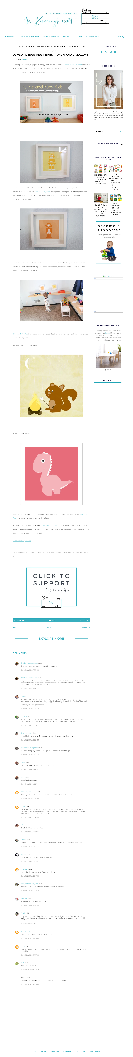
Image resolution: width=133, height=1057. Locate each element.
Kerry (23, 946)
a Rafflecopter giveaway (22, 541)
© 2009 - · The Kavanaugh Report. (66, 1051)
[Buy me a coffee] (51, 588)
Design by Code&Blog (91, 1051)
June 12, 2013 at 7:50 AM (30, 670)
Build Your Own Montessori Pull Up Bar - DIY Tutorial (100, 210)
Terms (35, 1051)
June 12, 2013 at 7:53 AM (30, 688)
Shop (80, 37)
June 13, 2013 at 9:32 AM (30, 905)
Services (67, 37)
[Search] (120, 131)
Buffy (23, 696)
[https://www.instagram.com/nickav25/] (110, 52)
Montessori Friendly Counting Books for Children (100, 179)
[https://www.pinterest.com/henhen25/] (106, 52)
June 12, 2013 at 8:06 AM (30, 725)
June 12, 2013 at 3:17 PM (29, 861)
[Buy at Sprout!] (108, 367)
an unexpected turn (28, 792)
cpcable (24, 716)
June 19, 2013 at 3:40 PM (30, 970)
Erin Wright (25, 931)
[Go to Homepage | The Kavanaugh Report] (66, 31)
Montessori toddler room (72, 65)
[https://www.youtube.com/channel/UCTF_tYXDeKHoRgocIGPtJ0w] (115, 52)
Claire (23, 806)
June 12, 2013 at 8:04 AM (30, 709)
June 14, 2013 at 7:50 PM (30, 938)
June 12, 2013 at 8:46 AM (30, 755)
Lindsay (24, 840)
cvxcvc (23, 762)
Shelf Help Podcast (29, 37)
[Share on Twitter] (85, 620)
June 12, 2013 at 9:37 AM (30, 817)
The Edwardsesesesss (29, 663)
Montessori (9, 37)
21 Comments (19, 620)
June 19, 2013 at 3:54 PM (30, 984)
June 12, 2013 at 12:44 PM (30, 847)
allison (23, 825)
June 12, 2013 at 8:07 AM (30, 740)
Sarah (23, 913)
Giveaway (26, 59)
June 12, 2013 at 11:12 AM (30, 832)
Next (15, 627)
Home (49, 627)
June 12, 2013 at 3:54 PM (30, 876)
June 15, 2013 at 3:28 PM (30, 955)
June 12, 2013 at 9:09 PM (30, 891)
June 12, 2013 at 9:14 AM (29, 769)
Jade (23, 963)
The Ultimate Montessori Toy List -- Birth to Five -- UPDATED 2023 (115, 181)
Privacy (44, 1051)
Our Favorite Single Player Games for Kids (115, 209)
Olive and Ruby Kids (42, 192)
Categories (91, 37)
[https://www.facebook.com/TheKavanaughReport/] (101, 52)
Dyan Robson (26, 733)
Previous (86, 627)
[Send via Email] (87, 620)
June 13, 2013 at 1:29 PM (29, 924)
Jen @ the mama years (29, 884)
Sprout (107, 333)
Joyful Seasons (51, 37)
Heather (24, 898)
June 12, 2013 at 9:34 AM (30, 799)
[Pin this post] (80, 620)
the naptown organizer (30, 748)
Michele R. (25, 869)
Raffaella (24, 854)
